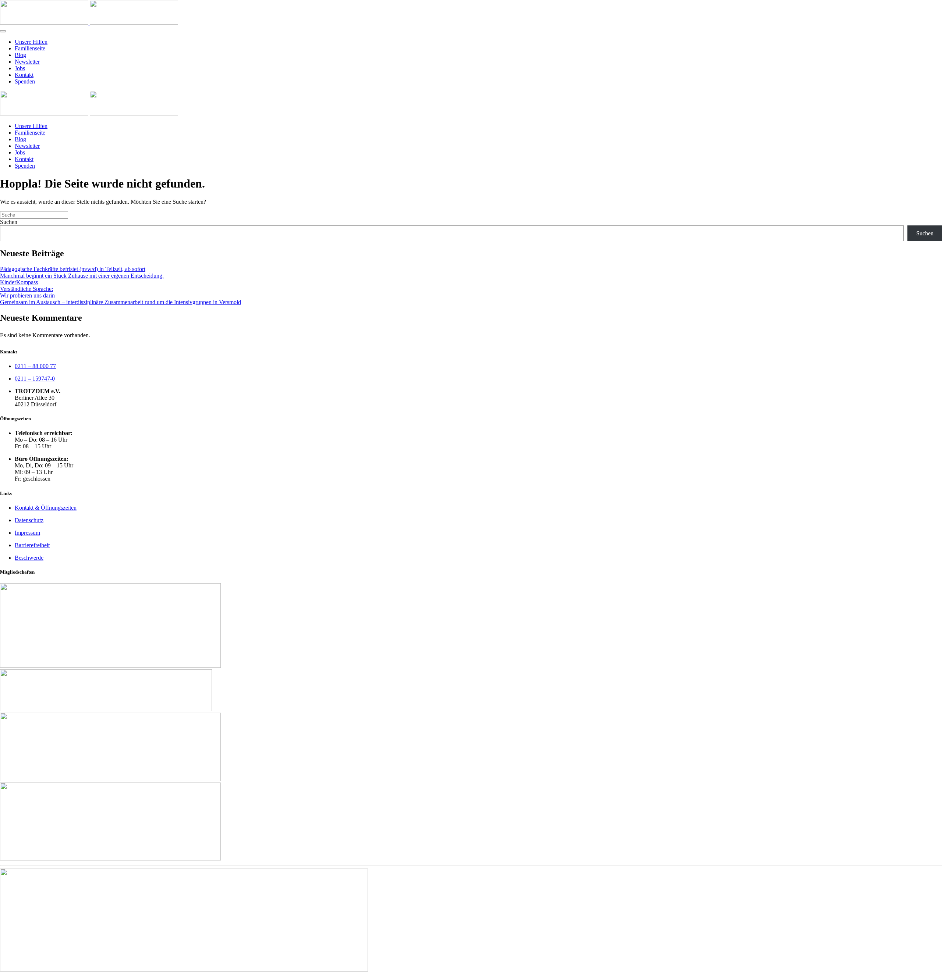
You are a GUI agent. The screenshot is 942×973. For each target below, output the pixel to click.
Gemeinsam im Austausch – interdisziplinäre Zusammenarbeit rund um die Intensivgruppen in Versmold (120, 302)
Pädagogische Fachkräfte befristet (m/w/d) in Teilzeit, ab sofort (72, 269)
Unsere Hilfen (31, 42)
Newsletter (27, 61)
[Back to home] (89, 22)
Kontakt (24, 75)
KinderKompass (19, 282)
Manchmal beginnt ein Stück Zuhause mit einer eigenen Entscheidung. (82, 275)
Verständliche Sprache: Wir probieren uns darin (27, 292)
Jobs (20, 68)
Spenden (25, 81)
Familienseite (30, 48)
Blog (20, 55)
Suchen (8, 222)
